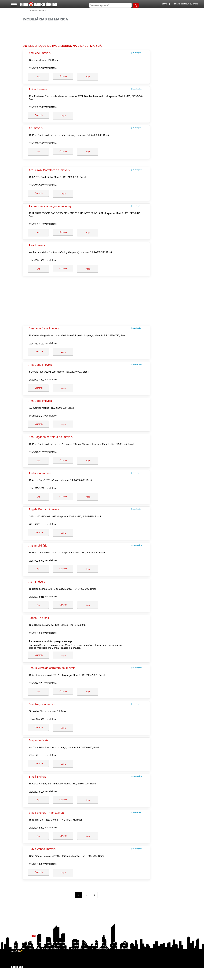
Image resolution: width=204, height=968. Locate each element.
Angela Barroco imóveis (44, 509)
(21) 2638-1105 (36, 143)
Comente (63, 76)
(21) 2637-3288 (36, 488)
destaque (185, 4)
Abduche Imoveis (40, 53)
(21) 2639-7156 (36, 224)
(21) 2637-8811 (36, 596)
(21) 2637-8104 (36, 791)
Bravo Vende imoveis (42, 849)
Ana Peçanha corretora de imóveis (51, 437)
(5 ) (136, 170)
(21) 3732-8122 (36, 343)
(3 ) (136, 776)
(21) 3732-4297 (36, 379)
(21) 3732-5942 (36, 560)
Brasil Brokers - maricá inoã (46, 812)
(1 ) (136, 53)
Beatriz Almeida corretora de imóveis (52, 668)
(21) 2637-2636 (36, 633)
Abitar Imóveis (38, 89)
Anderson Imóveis (40, 473)
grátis (195, 4)
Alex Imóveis (37, 245)
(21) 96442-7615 (37, 683)
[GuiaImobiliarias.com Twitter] (13, 954)
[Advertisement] (87, 31)
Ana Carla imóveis (40, 364)
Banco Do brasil (39, 618)
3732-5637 (34, 524)
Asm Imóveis (37, 581)
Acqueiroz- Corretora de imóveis (49, 170)
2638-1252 (34, 755)
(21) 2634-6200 (36, 827)
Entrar (164, 4)
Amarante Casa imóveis (44, 328)
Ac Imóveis (36, 128)
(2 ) (136, 89)
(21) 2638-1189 (36, 107)
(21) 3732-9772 (36, 68)
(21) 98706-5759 (37, 416)
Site (38, 77)
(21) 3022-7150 (36, 452)
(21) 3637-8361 (36, 864)
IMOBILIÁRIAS (38, 4)
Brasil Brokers (37, 776)
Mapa (87, 77)
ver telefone (50, 67)
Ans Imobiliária (38, 545)
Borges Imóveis (38, 740)
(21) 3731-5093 (36, 185)
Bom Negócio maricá (42, 704)
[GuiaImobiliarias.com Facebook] (12, 954)
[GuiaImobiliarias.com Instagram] (14, 954)
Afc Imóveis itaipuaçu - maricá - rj (50, 206)
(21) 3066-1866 (36, 260)
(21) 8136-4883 (36, 719)
